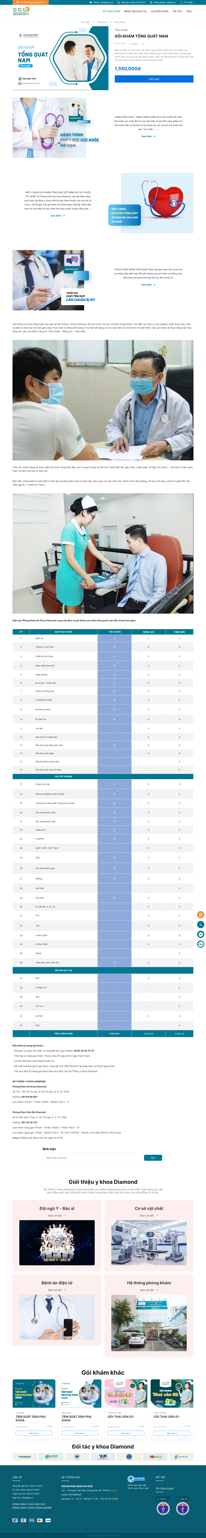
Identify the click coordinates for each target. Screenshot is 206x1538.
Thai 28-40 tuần (114, 1413)
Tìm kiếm (188, 2)
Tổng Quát (102, 22)
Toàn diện (20, 1413)
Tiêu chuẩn (119, 22)
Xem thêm (146, 136)
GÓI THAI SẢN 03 (120, 1417)
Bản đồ (113, 1490)
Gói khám (85, 22)
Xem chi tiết (55, 1215)
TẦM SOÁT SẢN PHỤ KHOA (31, 1418)
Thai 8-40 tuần (160, 1413)
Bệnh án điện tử (57, 1282)
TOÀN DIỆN (179, 632)
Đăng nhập (159, 2)
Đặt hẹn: (133, 2)
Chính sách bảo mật (137, 1485)
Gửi (153, 1157)
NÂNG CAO (148, 632)
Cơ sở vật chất (149, 1208)
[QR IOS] (165, 1508)
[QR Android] (184, 1508)
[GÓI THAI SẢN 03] (126, 1393)
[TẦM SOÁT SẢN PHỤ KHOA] (34, 1393)
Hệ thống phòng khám (149, 1282)
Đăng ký (171, 2)
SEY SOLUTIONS (112, 1535)
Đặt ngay (154, 78)
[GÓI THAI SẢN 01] (172, 1393)
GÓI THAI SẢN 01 (166, 1417)
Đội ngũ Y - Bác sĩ (57, 1208)
